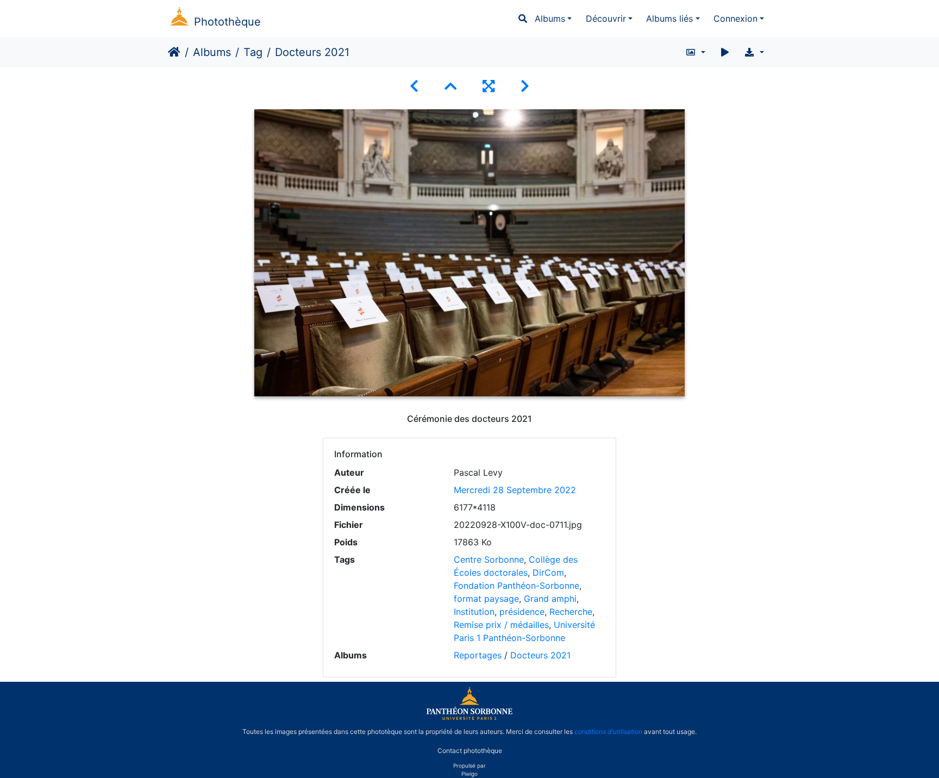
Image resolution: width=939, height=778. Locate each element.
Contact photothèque (469, 750)
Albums (550, 18)
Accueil (174, 52)
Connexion (735, 18)
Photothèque (227, 21)
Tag (252, 52)
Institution (474, 611)
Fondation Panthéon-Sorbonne (516, 585)
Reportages (478, 655)
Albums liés (669, 18)
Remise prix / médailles (501, 624)
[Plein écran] (489, 86)
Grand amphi (550, 598)
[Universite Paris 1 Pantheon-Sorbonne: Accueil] (469, 717)
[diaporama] (724, 52)
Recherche (570, 611)
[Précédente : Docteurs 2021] (414, 86)
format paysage (486, 598)
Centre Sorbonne (489, 559)
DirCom (548, 572)
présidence (521, 611)
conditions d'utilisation (608, 731)
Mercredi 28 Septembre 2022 (515, 489)
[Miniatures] (450, 86)
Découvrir (606, 18)
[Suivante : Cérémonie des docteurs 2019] (525, 86)
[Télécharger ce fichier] (754, 52)
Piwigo (469, 773)
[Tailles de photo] (695, 52)
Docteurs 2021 (540, 655)
